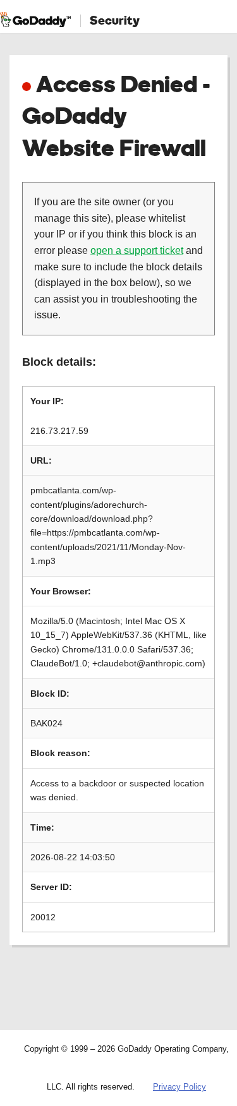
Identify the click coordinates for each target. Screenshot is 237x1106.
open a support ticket (136, 250)
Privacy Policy (179, 1086)
